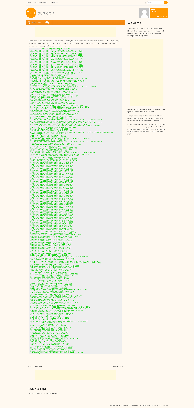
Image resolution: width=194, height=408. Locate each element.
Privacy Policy (127, 405)
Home (29, 3)
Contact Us (54, 3)
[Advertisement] (75, 32)
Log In (159, 16)
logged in (40, 393)
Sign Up (165, 16)
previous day (36, 366)
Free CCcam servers (40, 3)
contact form (33, 46)
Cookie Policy (115, 405)
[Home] (40, 17)
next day (117, 366)
